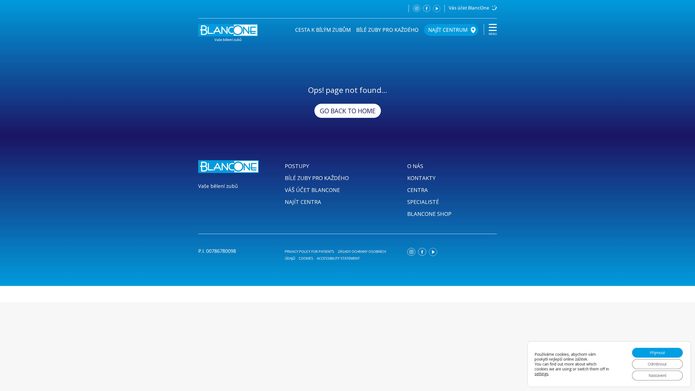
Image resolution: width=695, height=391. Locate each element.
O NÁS (415, 166)
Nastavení (657, 375)
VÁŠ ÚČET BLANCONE (312, 190)
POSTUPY (297, 166)
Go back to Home (347, 110)
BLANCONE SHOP (429, 213)
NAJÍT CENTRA (303, 202)
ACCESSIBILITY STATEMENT (338, 258)
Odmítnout (657, 364)
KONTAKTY (421, 178)
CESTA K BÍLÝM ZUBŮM (323, 30)
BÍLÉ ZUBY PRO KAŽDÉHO (387, 30)
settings (541, 373)
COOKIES (306, 258)
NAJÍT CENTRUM (447, 30)
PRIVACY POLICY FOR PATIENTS (309, 251)
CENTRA (417, 190)
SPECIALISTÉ (423, 202)
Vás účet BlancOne (469, 8)
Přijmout (657, 352)
